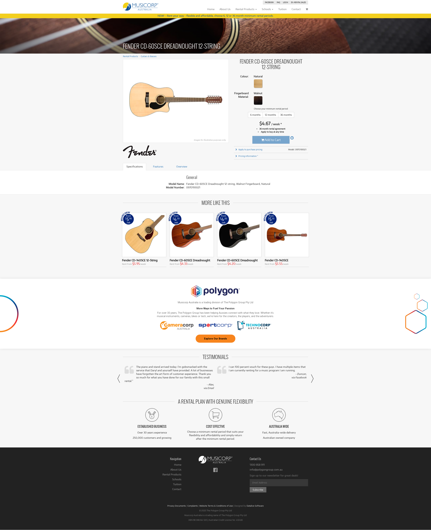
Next (224, 99)
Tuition (177, 484)
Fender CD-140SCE (276, 260)
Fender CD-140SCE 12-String (140, 260)
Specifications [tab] (134, 166)
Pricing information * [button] (248, 156)
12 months (270, 114)
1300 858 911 (257, 464)
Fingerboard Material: (241, 95)
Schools (176, 479)
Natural (258, 76)
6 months (255, 114)
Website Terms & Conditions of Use (216, 505)
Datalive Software (255, 505)
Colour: (244, 76)
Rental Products (130, 56)
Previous (127, 99)
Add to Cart (272, 140)
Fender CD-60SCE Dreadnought (190, 260)
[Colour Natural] (258, 83)
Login (285, 2)
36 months (286, 114)
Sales (298, 2)
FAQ (278, 2)
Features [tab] (158, 166)
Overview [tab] (181, 166)
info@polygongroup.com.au (266, 469)
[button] (118, 378)
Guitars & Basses (149, 56)
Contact (176, 489)
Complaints (192, 505)
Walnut (258, 93)
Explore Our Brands (215, 338)
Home (177, 464)
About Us (175, 469)
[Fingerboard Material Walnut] (258, 100)
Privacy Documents (176, 505)
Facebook (269, 2)
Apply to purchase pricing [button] (250, 149)
